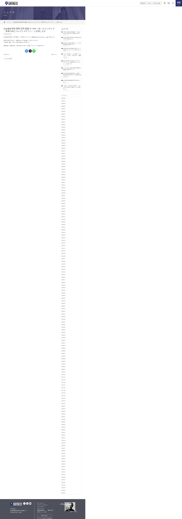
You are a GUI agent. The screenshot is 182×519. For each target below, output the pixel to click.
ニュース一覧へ (8, 58)
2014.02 (63, 493)
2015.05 (63, 453)
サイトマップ (40, 508)
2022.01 (63, 243)
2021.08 (63, 256)
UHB (17, 40)
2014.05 (63, 485)
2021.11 (63, 248)
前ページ (7, 54)
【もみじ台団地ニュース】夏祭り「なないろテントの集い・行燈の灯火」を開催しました (72, 56)
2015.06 (63, 450)
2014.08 (63, 477)
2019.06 (63, 324)
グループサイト (41, 506)
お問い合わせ (44, 515)
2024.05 (63, 169)
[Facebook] (26, 51)
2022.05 (63, 232)
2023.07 (63, 195)
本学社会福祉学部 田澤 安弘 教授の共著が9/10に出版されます (72, 39)
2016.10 (63, 408)
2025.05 (63, 137)
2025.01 (63, 148)
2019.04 (63, 329)
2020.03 (63, 300)
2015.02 (63, 461)
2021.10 (63, 250)
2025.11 (63, 122)
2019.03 (63, 332)
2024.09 (63, 158)
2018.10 (63, 345)
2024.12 (63, 150)
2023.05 (63, 200)
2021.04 (63, 266)
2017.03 (63, 395)
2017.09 (63, 379)
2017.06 (63, 387)
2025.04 (63, 140)
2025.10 (63, 124)
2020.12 (63, 277)
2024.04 (63, 172)
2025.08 (63, 129)
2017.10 (63, 377)
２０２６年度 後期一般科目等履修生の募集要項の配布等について (72, 69)
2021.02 (63, 272)
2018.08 (63, 350)
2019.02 (63, 335)
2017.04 (63, 393)
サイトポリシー (41, 503)
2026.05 (63, 106)
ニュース (64, 29)
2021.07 (63, 258)
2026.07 (63, 100)
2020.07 (63, 290)
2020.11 (63, 279)
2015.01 (63, 464)
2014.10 (63, 471)
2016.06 (63, 419)
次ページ (53, 54)
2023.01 (63, 211)
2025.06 (63, 135)
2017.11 (63, 374)
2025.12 (63, 119)
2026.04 (63, 108)
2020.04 (63, 298)
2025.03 (63, 143)
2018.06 (63, 356)
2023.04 (63, 203)
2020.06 (63, 293)
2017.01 (63, 400)
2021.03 (63, 269)
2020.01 (63, 306)
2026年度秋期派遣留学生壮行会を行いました (71, 82)
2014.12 (63, 466)
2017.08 (63, 382)
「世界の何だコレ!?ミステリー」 (38, 37)
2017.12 (63, 372)
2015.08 (63, 445)
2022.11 (63, 216)
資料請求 (143, 3)
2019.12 (63, 308)
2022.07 (63, 227)
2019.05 (63, 327)
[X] (30, 51)
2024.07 (63, 164)
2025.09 (63, 127)
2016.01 (63, 432)
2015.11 (63, 437)
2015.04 (63, 456)
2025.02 (63, 145)
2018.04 (63, 361)
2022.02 (63, 240)
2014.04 (63, 487)
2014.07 (63, 479)
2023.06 (63, 198)
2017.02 (63, 398)
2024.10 (63, 156)
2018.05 (63, 358)
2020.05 (63, 295)
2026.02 (63, 114)
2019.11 (63, 311)
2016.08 (63, 414)
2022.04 (63, 235)
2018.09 (63, 348)
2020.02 (63, 303)
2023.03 (63, 206)
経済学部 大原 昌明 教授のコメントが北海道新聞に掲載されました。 (72, 44)
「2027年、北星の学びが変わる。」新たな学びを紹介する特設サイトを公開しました (72, 88)
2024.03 (63, 174)
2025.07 (63, 132)
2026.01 (63, 116)
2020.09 (63, 285)
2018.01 (63, 369)
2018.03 (63, 364)
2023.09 (63, 190)
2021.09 (63, 253)
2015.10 (63, 440)
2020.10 (63, 282)
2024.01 (63, 179)
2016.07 (63, 416)
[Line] (34, 51)
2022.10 (63, 219)
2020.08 (63, 287)
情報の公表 (50, 510)
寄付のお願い (157, 3)
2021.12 (63, 245)
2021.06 (63, 261)
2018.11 (63, 343)
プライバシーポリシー (42, 504)
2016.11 (63, 406)
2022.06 (63, 229)
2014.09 (63, 474)
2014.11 (63, 469)
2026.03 (63, 111)
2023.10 (63, 187)
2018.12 (63, 340)
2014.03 (63, 490)
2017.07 (63, 385)
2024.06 (63, 166)
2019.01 (63, 337)
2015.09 (63, 443)
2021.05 (63, 264)
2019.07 (63, 322)
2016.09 (63, 411)
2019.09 (63, 316)
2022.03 (63, 237)
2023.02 (63, 208)
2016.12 (63, 403)
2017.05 (63, 390)
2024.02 (63, 177)
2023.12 (63, 182)
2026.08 (63, 98)
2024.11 (63, 153)
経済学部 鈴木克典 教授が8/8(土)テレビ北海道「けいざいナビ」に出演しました (72, 50)
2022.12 (63, 214)
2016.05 (63, 421)
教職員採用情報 (41, 510)
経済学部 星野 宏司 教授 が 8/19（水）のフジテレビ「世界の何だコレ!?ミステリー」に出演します (72, 63)
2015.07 (63, 448)
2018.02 (63, 366)
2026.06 (63, 103)
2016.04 (63, 424)
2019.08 (63, 319)
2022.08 (63, 224)
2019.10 (63, 314)
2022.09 (63, 222)
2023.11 (63, 185)
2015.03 (63, 458)
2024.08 (63, 161)
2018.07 (63, 353)
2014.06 (63, 482)
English (149, 3)
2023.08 (63, 193)
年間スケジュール (41, 512)
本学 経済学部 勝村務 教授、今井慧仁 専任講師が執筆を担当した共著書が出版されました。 (72, 75)
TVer (24, 40)
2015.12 (63, 435)
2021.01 (63, 274)
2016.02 (63, 429)
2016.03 (63, 427)
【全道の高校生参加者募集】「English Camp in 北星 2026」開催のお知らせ (71, 33)
